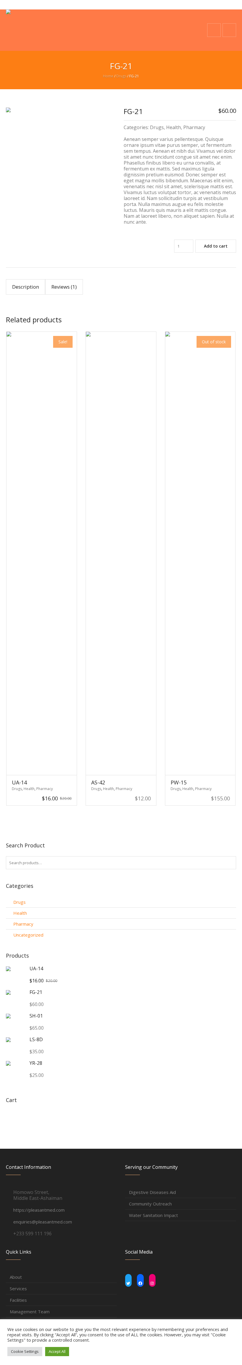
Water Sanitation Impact (153, 1215)
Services (18, 1288)
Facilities (18, 1300)
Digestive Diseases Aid (152, 1192)
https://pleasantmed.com (39, 1210)
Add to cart (216, 246)
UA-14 (19, 782)
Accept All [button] (57, 1351)
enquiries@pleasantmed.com (42, 1222)
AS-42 (98, 782)
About (16, 1277)
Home (108, 76)
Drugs (121, 76)
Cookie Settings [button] (25, 1351)
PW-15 (179, 782)
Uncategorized (28, 935)
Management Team (30, 1311)
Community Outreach (150, 1204)
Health (173, 127)
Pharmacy (194, 127)
